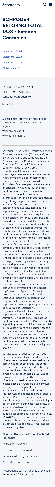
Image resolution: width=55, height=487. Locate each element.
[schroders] (12, 4)
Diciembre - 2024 (12, 51)
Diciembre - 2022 (12, 62)
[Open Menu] (51, 4)
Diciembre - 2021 (12, 68)
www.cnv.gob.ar (15, 427)
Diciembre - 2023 (12, 56)
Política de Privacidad (14, 444)
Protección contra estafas (17, 462)
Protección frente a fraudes (18, 450)
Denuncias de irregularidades (19, 456)
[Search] (44, 4)
